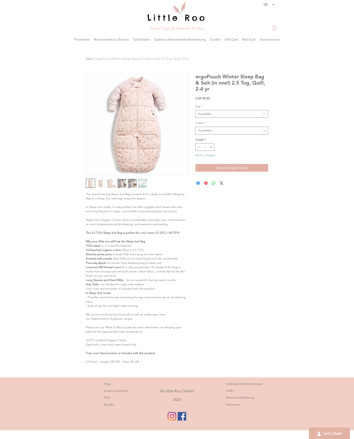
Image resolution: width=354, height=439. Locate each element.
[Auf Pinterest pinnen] (205, 183)
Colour (200, 123)
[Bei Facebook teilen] (198, 183)
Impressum (233, 404)
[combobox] (231, 114)
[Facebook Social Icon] (182, 416)
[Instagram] (172, 416)
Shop (107, 384)
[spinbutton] (205, 147)
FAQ (107, 397)
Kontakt (109, 404)
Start (89, 59)
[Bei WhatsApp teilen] (213, 183)
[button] (274, 27)
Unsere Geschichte (116, 391)
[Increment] (211, 147)
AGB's (230, 391)
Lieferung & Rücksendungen (244, 384)
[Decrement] (198, 147)
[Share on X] (221, 183)
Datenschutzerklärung (240, 397)
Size (199, 106)
